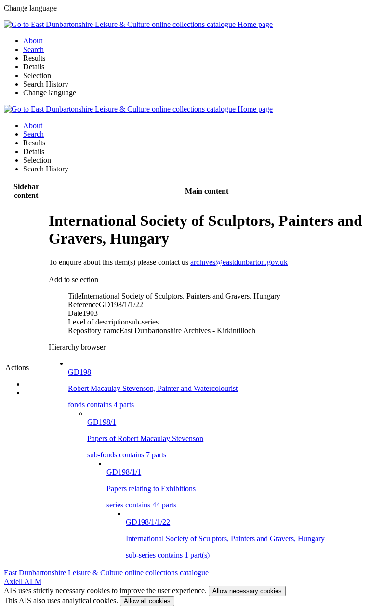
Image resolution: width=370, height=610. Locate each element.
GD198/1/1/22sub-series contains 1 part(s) (225, 538)
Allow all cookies (147, 601)
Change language (49, 93)
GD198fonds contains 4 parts (153, 388)
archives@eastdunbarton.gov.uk (239, 262)
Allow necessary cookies (247, 591)
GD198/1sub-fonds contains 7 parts (145, 438)
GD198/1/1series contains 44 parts (151, 488)
